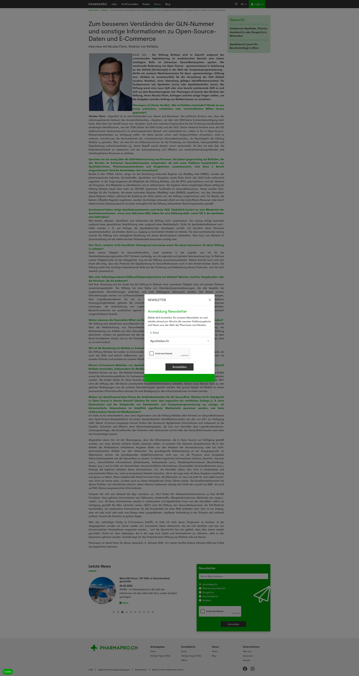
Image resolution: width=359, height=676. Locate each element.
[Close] (210, 299)
